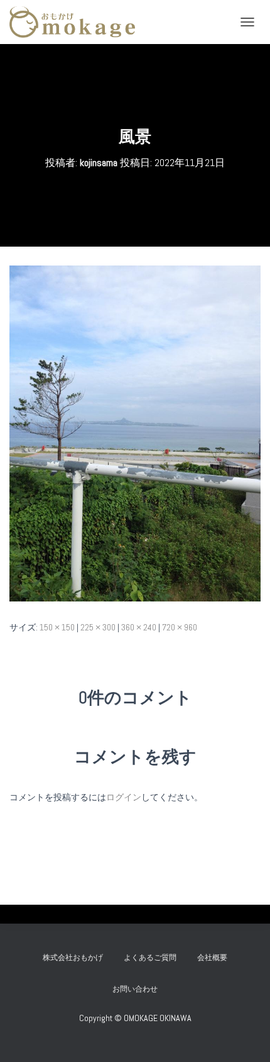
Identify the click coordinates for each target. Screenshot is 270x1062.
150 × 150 (57, 627)
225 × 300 (98, 627)
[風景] (135, 433)
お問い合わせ (138, 989)
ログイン (123, 797)
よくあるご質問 (150, 958)
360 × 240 (138, 627)
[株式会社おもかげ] (76, 22)
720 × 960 (179, 627)
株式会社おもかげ (73, 958)
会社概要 (212, 958)
